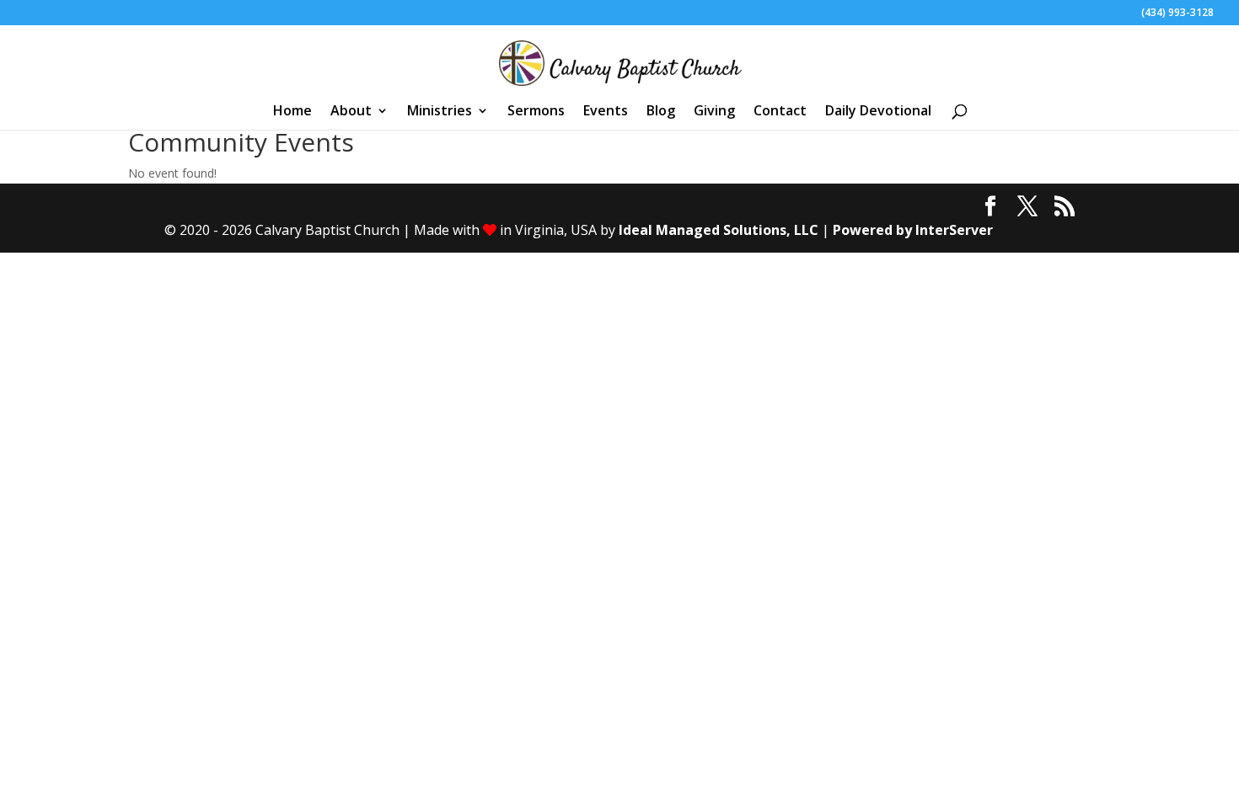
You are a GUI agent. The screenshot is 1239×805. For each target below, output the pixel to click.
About (351, 112)
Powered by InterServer (913, 230)
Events (605, 112)
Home (292, 112)
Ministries (439, 112)
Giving (714, 112)
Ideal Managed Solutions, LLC (718, 230)
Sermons (536, 112)
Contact (780, 112)
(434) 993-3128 (1177, 13)
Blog (660, 112)
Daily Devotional (878, 112)
